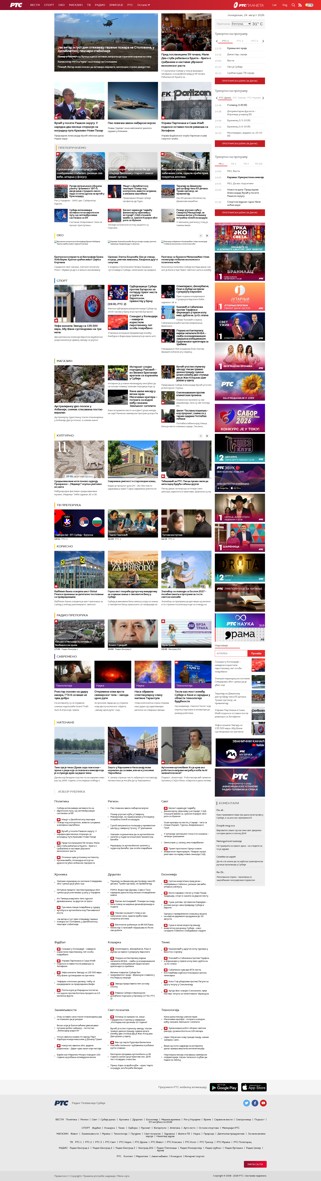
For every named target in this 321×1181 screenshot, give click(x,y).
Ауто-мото (189, 1127)
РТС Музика (223, 1142)
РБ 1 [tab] (221, 163)
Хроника (60, 874)
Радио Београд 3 (125, 1147)
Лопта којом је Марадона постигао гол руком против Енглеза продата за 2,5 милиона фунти (78, 993)
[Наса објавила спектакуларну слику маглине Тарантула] (153, 674)
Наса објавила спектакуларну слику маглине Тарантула (148, 695)
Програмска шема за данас (240, 80)
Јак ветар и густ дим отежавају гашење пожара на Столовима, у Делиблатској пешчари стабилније (106, 49)
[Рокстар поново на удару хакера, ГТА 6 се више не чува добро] (72, 674)
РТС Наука (125, 1142)
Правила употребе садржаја (99, 1175)
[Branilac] (240, 267)
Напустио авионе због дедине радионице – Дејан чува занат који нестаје (79, 1047)
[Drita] (240, 568)
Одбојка (133, 1127)
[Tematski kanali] (240, 627)
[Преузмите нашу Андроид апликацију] (224, 1087)
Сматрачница (243, 1119)
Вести (35, 5)
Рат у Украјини (192, 1119)
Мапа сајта (255, 1164)
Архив (160, 1150)
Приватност (61, 1175)
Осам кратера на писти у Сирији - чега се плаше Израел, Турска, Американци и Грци (185, 825)
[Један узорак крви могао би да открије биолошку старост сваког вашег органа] (132, 166)
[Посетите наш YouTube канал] (263, 1103)
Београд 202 (145, 1147)
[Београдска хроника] (240, 356)
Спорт (49, 5)
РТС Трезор (206, 1142)
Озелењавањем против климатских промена (190, 394)
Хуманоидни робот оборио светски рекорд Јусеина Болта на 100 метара (185, 1030)
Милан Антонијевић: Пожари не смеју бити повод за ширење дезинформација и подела (132, 904)
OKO (62, 5)
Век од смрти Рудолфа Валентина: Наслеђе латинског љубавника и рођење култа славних (132, 1045)
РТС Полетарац (242, 1142)
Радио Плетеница (167, 1147)
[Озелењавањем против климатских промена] (168, 398)
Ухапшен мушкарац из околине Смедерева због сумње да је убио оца (79, 882)
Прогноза (223, 24)
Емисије (116, 5)
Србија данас (108, 1119)
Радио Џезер (253, 1147)
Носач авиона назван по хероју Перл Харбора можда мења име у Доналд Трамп (79, 1038)
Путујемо (136, 1133)
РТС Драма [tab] (225, 97)
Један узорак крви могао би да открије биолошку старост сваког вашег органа (131, 173)
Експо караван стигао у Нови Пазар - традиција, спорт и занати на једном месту (186, 894)
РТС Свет (110, 1142)
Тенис (165, 942)
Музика (106, 1133)
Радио (100, 5)
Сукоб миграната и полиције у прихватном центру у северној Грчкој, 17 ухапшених (132, 827)
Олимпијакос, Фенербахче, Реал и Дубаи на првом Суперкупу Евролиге (192, 289)
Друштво (114, 874)
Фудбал (60, 942)
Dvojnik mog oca (226, 825)
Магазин (76, 5)
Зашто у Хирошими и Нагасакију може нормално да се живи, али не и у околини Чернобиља (131, 770)
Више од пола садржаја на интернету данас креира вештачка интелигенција (184, 1047)
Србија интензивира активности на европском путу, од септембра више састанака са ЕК (84, 213)
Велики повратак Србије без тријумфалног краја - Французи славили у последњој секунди (132, 975)
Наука (196, 1133)
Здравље (169, 1133)
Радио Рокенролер (191, 1147)
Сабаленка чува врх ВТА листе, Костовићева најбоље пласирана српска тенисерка (185, 972)
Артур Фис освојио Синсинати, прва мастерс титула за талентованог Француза (186, 992)
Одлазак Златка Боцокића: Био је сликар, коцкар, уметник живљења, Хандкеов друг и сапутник (133, 259)
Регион (113, 801)
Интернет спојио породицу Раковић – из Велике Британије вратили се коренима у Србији (144, 372)
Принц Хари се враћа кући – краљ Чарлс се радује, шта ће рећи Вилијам (131, 1066)
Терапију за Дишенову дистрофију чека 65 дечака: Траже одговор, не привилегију (192, 189)
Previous (216, 41)
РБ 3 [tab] (246, 163)
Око (60, 235)
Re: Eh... (221, 872)
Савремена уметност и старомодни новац (131, 481)
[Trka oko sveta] (240, 237)
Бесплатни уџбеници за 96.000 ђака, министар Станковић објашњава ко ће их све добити (132, 927)
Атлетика (175, 1127)
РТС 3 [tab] (254, 40)
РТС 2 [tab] (240, 40)
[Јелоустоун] (240, 508)
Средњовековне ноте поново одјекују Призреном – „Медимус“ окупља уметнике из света (78, 484)
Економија (169, 874)
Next (263, 41)
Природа (209, 1133)
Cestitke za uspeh (226, 856)
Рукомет (145, 1127)
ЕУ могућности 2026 (160, 1121)
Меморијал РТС (231, 1127)
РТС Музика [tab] (254, 97)
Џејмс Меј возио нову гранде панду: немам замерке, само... (186, 1038)
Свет (164, 801)
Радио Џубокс (213, 1147)
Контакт (128, 1156)
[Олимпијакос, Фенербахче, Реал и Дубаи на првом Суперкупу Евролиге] (168, 291)
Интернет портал (194, 1156)
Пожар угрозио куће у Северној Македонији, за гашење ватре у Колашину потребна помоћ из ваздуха (191, 213)
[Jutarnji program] (240, 297)
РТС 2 (88, 1142)
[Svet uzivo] (240, 326)
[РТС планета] (248, 5)
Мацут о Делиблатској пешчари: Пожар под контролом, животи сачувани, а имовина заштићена (139, 189)
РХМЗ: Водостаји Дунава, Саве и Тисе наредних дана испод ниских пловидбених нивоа (132, 892)
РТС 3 (98, 1142)
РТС (130, 5)
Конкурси (176, 1156)
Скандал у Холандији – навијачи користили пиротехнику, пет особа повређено (143, 322)
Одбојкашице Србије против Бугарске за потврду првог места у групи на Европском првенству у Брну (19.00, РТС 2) (132, 295)
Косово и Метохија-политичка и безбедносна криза (73, 642)
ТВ (89, 5)
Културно (65, 436)
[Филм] (168, 416)
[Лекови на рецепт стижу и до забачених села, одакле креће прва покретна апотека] (185, 166)
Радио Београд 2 (102, 1147)
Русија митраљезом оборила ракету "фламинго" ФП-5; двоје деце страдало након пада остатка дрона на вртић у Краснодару (86, 191)
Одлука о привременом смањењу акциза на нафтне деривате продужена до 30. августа (185, 916)
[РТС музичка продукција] (240, 752)
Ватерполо (160, 1127)
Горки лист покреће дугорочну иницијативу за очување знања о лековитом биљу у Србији (132, 594)
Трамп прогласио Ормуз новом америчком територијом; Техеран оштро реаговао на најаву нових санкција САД (185, 851)
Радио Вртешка (234, 1147)
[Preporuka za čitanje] (240, 597)
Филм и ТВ (184, 1133)
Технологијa (170, 1010)
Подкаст (259, 1119)
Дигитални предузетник (231, 1133)
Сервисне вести (223, 1119)
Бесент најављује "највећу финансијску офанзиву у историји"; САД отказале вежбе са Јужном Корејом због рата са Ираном (140, 215)
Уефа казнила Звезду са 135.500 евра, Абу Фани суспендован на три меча (77, 329)
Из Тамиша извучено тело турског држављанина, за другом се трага (75, 900)
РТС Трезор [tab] (239, 97)
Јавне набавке (159, 1156)
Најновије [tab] (221, 645)
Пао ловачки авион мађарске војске (132, 123)
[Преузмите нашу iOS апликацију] (254, 1087)
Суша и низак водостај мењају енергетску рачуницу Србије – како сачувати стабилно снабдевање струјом (185, 928)
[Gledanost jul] (240, 386)
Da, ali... (221, 810)
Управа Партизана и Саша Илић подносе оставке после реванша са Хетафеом (184, 126)
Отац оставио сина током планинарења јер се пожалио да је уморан (79, 1018)
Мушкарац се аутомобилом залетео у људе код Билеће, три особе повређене (131, 847)
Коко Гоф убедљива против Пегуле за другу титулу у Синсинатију (186, 983)
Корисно (65, 546)
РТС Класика (174, 1142)
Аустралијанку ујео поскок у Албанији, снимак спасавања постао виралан (78, 409)
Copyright (75, 1175)
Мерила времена (170, 1119)
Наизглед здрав (165, 1136)
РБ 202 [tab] (258, 163)
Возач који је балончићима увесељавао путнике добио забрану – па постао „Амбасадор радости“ (77, 1028)
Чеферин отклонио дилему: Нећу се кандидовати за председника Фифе (76, 983)
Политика (61, 801)
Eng (285, 5)
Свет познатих (118, 1010)
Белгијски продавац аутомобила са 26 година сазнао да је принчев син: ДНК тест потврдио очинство (130, 1057)
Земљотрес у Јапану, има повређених (183, 842)
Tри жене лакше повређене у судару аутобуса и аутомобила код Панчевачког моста (78, 910)
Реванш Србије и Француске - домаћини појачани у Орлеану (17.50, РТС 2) (132, 995)
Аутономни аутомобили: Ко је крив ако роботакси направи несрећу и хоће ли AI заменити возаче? (184, 770)
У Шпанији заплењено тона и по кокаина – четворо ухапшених (186, 835)
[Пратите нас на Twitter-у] (246, 1103)
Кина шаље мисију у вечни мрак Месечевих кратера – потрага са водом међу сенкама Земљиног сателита (143, 398)
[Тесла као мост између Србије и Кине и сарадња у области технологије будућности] (193, 674)
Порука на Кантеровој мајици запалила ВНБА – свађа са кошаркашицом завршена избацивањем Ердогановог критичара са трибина (192, 337)
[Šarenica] (240, 538)
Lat (275, 5)
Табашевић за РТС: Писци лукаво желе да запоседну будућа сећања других (184, 483)
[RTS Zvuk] (240, 478)
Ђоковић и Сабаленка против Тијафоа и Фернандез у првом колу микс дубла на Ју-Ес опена (192, 311)
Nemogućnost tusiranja (229, 841)
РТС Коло (190, 1142)
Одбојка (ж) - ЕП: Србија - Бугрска (74, 534)
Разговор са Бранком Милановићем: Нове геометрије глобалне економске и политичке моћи (185, 259)
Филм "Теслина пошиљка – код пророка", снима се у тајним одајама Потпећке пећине (192, 415)
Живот (74, 1133)
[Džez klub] (240, 448)
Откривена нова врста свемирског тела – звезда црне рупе (111, 695)
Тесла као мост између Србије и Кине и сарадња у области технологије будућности (192, 696)
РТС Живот (157, 1142)
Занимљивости (65, 1010)
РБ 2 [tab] (233, 163)
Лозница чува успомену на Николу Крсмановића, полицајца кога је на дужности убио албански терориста (78, 860)
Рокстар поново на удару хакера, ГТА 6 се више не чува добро (71, 695)
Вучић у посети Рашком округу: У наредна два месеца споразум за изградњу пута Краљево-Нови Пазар (78, 126)
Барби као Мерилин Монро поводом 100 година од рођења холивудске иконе (78, 1056)
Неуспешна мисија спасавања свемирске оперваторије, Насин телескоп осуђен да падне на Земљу (185, 1057)
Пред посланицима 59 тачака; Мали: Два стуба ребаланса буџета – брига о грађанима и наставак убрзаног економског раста (186, 60)
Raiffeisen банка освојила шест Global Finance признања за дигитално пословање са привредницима (78, 594)
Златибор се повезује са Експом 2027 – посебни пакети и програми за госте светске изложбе (183, 594)
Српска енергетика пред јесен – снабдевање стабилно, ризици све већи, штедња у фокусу (79, 173)
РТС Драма (141, 1142)
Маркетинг (142, 1156)
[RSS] (300, 5)
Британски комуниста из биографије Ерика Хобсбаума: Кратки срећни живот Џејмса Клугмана (78, 259)
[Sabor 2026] (240, 418)
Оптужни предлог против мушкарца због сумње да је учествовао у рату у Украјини (78, 891)
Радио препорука (72, 615)
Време (207, 1119)
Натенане (65, 722)
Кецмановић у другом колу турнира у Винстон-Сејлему (186, 950)
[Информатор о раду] (240, 782)
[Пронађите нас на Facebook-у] (255, 1103)
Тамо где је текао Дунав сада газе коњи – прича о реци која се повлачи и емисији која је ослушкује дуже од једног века (79, 770)
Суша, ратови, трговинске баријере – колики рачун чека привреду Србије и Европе (185, 905)
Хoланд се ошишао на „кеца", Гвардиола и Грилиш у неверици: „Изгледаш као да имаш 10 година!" (128, 1019)
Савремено (67, 657)
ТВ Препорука (69, 505)
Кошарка (114, 942)
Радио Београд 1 (79, 1147)
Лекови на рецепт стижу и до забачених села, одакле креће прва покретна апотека (185, 173)
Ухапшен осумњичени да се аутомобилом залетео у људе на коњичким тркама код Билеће (132, 837)
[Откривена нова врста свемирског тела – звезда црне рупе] (112, 674)
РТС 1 (78, 1142)
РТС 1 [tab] (225, 40)
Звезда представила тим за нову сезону (129, 985)
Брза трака (168, 645)
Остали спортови (209, 1127)
